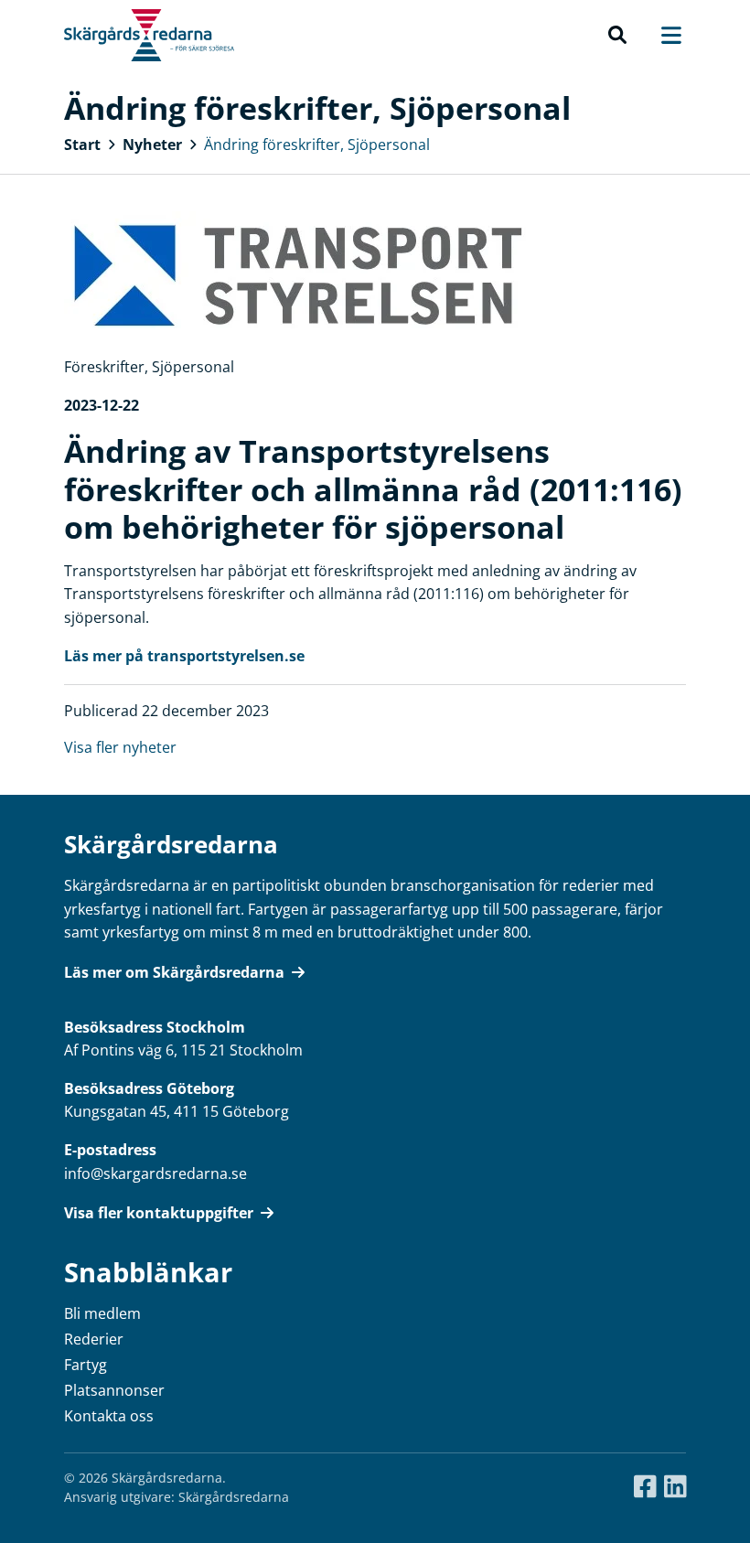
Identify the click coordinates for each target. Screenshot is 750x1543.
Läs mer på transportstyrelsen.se (184, 656)
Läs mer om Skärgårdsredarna (174, 972)
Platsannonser (114, 1390)
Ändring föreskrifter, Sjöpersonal (317, 144)
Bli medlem (102, 1313)
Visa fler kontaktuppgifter (158, 1213)
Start (82, 144)
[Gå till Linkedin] (675, 1487)
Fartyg (85, 1365)
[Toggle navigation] (662, 35)
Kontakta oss (109, 1416)
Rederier (93, 1339)
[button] (617, 36)
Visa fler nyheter (120, 747)
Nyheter (152, 144)
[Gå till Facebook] (645, 1487)
